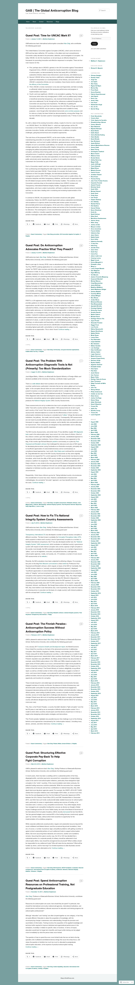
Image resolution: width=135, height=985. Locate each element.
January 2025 (95, 462)
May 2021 (93, 551)
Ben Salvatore (95, 344)
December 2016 (95, 662)
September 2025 (96, 445)
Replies (41, 351)
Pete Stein (94, 371)
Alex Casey (94, 84)
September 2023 (96, 495)
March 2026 (94, 432)
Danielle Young (95, 410)
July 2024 (94, 474)
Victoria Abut (95, 118)
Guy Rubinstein (95, 339)
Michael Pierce (95, 316)
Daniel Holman (95, 214)
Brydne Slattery (95, 362)
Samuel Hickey (95, 208)
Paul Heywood (66, 504)
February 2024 (95, 484)
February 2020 (95, 583)
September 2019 (96, 593)
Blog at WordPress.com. (67, 978)
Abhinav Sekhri (95, 352)
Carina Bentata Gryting (98, 135)
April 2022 (94, 528)
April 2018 (94, 629)
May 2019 (93, 601)
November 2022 (95, 516)
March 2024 (94, 482)
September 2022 (96, 520)
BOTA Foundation (67, 868)
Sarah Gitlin (94, 189)
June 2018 (94, 624)
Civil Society (56, 350)
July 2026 (94, 424)
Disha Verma (95, 396)
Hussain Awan (95, 77)
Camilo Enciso (95, 172)
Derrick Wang (95, 109)
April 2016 (94, 679)
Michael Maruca (95, 281)
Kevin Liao (94, 98)
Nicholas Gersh (95, 187)
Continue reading (64, 329)
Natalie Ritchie (95, 333)
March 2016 (94, 681)
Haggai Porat (95, 325)
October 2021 (95, 541)
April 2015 (94, 704)
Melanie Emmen (96, 170)
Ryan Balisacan (95, 126)
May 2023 (93, 503)
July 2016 (94, 672)
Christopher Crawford (97, 151)
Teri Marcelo (94, 275)
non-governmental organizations (70, 350)
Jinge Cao (94, 79)
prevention (56, 234)
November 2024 (95, 466)
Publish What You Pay (32, 351)
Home (27, 22)
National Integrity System (42, 400)
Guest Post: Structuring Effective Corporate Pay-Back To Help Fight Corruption (46, 756)
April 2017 (94, 654)
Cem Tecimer (95, 375)
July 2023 (94, 499)
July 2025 (94, 449)
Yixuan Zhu (94, 412)
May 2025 (93, 453)
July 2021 (94, 547)
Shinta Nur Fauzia (96, 310)
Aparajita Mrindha (96, 306)
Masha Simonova (96, 356)
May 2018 (93, 626)
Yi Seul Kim (94, 243)
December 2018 (95, 612)
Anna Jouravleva (96, 229)
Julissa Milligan (96, 296)
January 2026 (95, 436)
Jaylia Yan (94, 408)
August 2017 (94, 645)
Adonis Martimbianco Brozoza (100, 145)
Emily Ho (93, 212)
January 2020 (95, 585)
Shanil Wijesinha (96, 404)
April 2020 (94, 578)
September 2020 (96, 568)
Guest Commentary (36, 234)
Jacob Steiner (95, 373)
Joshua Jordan (95, 225)
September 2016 (96, 668)
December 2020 (95, 562)
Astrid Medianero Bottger (98, 289)
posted (54, 441)
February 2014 (95, 733)
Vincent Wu (94, 406)
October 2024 (95, 468)
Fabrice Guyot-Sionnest (98, 94)
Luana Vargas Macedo (97, 268)
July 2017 (94, 647)
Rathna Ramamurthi (97, 329)
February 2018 (95, 633)
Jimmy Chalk (95, 147)
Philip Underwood (96, 392)
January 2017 (95, 660)
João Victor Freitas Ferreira (99, 181)
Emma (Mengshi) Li (97, 262)
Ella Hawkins (95, 206)
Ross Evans (94, 177)
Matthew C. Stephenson (98, 61)
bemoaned (66, 812)
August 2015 (94, 695)
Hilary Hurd (94, 216)
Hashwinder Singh (96, 104)
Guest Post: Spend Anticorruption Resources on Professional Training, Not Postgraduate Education (50, 884)
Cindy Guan (94, 195)
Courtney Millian (96, 293)
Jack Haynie (94, 96)
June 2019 (94, 599)
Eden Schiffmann (96, 350)
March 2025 (94, 457)
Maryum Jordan (95, 227)
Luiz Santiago (95, 348)
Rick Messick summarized (48, 563)
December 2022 (95, 514)
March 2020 (94, 581)
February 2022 (95, 532)
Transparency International (39, 614)
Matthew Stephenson (49, 39)
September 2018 (96, 618)
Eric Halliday (95, 202)
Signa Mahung (95, 273)
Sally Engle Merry (30, 506)
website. (44, 556)
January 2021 (95, 560)
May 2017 (93, 651)
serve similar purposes (72, 111)
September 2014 (96, 718)
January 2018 (95, 635)
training (40, 968)
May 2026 (93, 428)
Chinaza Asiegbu (96, 75)
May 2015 (93, 702)
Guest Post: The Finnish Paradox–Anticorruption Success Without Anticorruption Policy (46, 627)
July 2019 (94, 597)
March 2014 (94, 731)
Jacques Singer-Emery (98, 358)
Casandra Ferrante (96, 183)
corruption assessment (59, 503)
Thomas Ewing (95, 179)
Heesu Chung (95, 149)
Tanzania (33, 871)
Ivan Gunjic (94, 197)
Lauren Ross (95, 337)
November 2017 (95, 639)
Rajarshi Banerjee (96, 128)
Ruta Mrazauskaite (96, 304)
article (65, 563)
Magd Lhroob (95, 260)
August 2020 (94, 570)
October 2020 (95, 566)
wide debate (36, 384)
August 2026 (94, 422)
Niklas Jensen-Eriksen (64, 743)
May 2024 (93, 478)
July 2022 (94, 522)
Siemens (65, 869)
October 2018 (95, 616)
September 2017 (96, 643)
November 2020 (95, 564)
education (66, 967)
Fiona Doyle (94, 90)
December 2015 (95, 687)
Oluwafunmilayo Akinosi (98, 122)
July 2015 (94, 697)
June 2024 (94, 476)
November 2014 (95, 714)
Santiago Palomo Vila (97, 318)
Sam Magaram (95, 270)
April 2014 (94, 729)
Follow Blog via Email (98, 28)
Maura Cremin (95, 153)
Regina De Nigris (96, 86)
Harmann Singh (95, 360)
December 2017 (95, 637)
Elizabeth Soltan (96, 367)
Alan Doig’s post (59, 451)
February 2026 (95, 434)
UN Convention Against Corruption (69, 234)
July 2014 (94, 722)
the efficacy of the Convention (38, 84)
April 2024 (94, 480)
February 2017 (95, 658)
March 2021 (94, 555)
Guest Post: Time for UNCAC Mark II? (48, 35)
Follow (94, 44)
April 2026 (94, 430)
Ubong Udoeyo (95, 389)
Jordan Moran (95, 300)
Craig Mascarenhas (96, 283)
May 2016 (93, 677)
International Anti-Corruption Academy (45, 869)
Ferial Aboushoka (96, 116)
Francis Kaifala (95, 231)
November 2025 (95, 441)
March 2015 (94, 706)
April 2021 (94, 553)
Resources (50, 22)
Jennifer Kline (95, 247)
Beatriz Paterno (95, 314)
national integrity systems (54, 504)
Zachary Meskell (96, 291)
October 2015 (95, 691)
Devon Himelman (96, 210)
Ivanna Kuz (94, 254)
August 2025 (94, 447)
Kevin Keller (94, 239)
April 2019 (94, 603)
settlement (59, 869)
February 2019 (95, 608)
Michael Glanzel (96, 191)
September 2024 (96, 470)
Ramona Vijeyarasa (76, 504)
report (51, 647)
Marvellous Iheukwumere (98, 218)
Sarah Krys (94, 252)
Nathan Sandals (95, 346)
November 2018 (95, 614)
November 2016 (95, 664)
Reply (49, 614)
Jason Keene (95, 235)
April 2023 (94, 505)
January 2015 (95, 710)
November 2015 (95, 689)
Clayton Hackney (96, 199)
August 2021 (94, 545)
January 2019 (95, 610)
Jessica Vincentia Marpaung (99, 277)
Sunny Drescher (96, 92)
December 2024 (95, 464)
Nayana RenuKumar (97, 331)
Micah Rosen (95, 335)
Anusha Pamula (96, 312)
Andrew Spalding (58, 967)
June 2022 (94, 524)
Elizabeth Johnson (72, 503)
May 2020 (93, 576)
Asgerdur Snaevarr (96, 364)
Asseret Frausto (95, 185)
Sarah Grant (94, 193)
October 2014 (95, 716)
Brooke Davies (95, 158)
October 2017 (95, 641)
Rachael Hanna (95, 204)
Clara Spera (94, 369)
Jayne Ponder (95, 321)
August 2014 (94, 720)
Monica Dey (94, 88)
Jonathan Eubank (96, 174)
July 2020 (94, 572)
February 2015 (95, 708)
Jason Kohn (94, 250)
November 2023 (95, 491)
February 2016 (95, 683)
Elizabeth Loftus (96, 264)
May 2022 (93, 526)
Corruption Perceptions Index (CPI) (69, 537)
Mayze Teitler (95, 377)
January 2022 (95, 535)
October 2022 (95, 518)
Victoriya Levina (96, 258)
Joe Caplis (94, 82)
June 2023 (94, 501)
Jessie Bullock (95, 143)
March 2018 (94, 631)
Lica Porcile (94, 327)
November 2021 (95, 539)
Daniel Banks (95, 131)
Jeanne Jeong (95, 220)
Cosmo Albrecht (96, 124)
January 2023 (95, 512)
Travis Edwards (95, 166)
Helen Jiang (94, 222)
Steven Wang (95, 400)
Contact (41, 22)
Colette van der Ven (97, 394)
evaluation (75, 868)
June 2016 (94, 675)
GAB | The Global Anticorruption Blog (52, 10)
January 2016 (95, 685)
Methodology (42, 504)
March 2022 (94, 530)
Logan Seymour (96, 354)
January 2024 (95, 487)
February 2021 (95, 558)
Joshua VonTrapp (96, 398)
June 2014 (94, 725)
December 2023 (95, 489)
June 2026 (94, 426)
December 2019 (95, 587)
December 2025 (95, 438)
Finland (55, 743)
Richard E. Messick (97, 68)
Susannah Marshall (97, 279)
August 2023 (94, 497)
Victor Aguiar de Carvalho (99, 120)
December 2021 (95, 537)
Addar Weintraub (96, 402)
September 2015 (96, 693)
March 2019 (94, 606)
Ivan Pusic (94, 102)
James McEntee (95, 285)
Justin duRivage (96, 164)
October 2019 (95, 591)
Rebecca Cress (95, 156)
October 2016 (95, 666)
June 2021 (94, 549)
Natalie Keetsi (95, 237)
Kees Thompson (96, 381)
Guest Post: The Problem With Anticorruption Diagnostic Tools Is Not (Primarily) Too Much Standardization (49, 364)
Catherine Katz (95, 233)
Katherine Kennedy (96, 241)
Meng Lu (93, 266)
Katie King (94, 245)
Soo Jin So (94, 107)
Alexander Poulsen (96, 323)
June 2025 (94, 451)
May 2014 (93, 727)
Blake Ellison (95, 168)
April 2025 (94, 455)
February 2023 (95, 510)
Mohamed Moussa (96, 302)
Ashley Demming (96, 160)
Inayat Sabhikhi (95, 342)
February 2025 (95, 459)
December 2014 (95, 712)
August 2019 (94, 595)
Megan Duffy (94, 162)
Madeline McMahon (97, 287)
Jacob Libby (94, 100)
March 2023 (94, 507)
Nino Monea (94, 298)
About (34, 22)
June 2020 (94, 574)
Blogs (57, 22)
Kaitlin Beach (95, 133)
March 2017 (94, 656)
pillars (65, 415)
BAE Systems (57, 868)
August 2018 (94, 620)
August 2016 (94, 670)
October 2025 (95, 443)
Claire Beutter (95, 137)
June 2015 (94, 700)
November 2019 (95, 589)
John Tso (93, 387)
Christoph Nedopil (96, 308)
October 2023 (95, 493)
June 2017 (94, 649)
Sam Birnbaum (95, 141)
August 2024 (94, 472)
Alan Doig (50, 234)
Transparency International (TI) (35, 534)
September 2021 (96, 543)
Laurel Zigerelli (95, 415)
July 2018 (94, 622)
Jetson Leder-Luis (96, 256)
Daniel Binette (95, 139)
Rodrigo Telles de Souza (98, 379)
